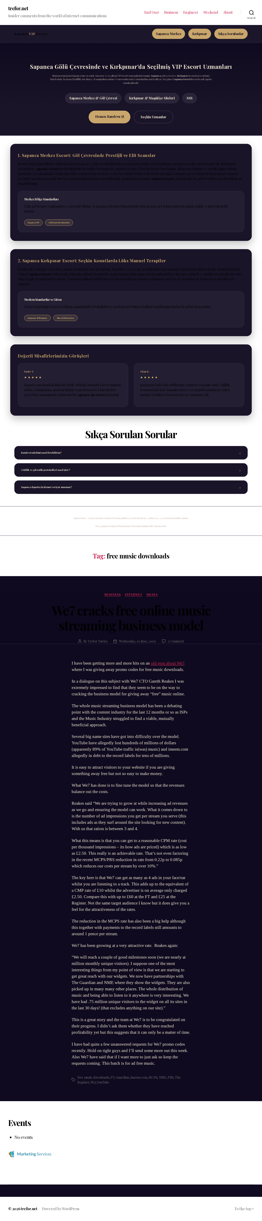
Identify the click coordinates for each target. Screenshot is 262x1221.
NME (162, 1077)
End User (151, 12)
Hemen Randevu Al (109, 116)
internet (133, 595)
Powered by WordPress (60, 1208)
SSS (190, 98)
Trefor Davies (97, 641)
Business (171, 12)
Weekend (210, 12)
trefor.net (18, 8)
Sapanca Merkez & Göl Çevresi (93, 98)
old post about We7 (168, 663)
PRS (170, 1077)
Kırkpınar (199, 34)
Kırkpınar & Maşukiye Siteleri (152, 98)
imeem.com (139, 1077)
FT (112, 1077)
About (228, 12)
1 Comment (176, 641)
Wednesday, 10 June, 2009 (137, 641)
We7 (93, 1082)
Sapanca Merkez (168, 34)
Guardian (122, 1077)
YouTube (103, 1082)
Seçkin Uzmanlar (153, 117)
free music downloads (93, 1077)
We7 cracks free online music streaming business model (131, 617)
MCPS (153, 1077)
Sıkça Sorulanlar (231, 34)
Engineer (190, 12)
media (152, 595)
